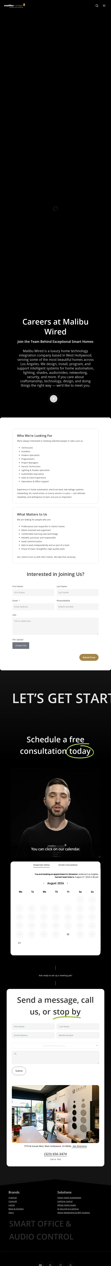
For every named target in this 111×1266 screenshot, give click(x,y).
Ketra (11, 1212)
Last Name (62, 586)
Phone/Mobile (63, 600)
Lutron (12, 1205)
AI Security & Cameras (68, 1208)
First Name (17, 586)
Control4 (13, 1201)
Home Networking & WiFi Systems (73, 1212)
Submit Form (89, 657)
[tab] (41, 865)
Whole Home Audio (66, 1205)
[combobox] (55, 1046)
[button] (104, 5)
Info (14, 615)
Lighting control (65, 1201)
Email (15, 600)
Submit (19, 1071)
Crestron (13, 1197)
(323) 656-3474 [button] (55, 1154)
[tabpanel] (56, 910)
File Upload (17, 639)
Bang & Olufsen (16, 1208)
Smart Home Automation (69, 1197)
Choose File (20, 645)
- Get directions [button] (79, 1146)
